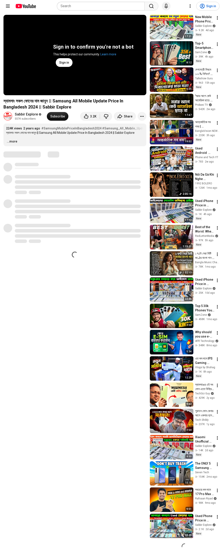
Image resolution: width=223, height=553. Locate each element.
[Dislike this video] (106, 116)
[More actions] (142, 116)
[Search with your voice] (166, 6)
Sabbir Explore (26, 114)
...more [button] (12, 141)
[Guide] (7, 6)
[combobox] (102, 6)
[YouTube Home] (25, 6)
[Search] (151, 6)
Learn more (108, 54)
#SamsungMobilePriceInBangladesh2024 (71, 128)
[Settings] (190, 6)
